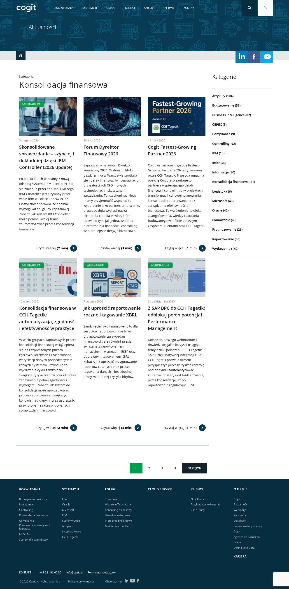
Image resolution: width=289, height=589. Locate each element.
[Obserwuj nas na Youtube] (267, 57)
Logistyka (219, 191)
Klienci (130, 8)
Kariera (149, 8)
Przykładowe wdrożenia (205, 504)
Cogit (237, 499)
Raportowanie (223, 239)
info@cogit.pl (74, 572)
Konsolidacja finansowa (230, 182)
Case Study (198, 510)
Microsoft (219, 201)
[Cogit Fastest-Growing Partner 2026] (176, 116)
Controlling (221, 143)
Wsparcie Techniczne (118, 504)
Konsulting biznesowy (118, 510)
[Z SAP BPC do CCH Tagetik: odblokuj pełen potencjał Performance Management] (176, 277)
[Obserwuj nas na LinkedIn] (241, 57)
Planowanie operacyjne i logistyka (34, 527)
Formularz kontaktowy (102, 572)
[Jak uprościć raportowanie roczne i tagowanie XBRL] (112, 277)
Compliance (221, 134)
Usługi (111, 8)
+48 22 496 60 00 (50, 572)
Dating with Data (244, 548)
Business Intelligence (228, 115)
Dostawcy (240, 521)
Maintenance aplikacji (118, 526)
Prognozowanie (224, 229)
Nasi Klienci (198, 499)
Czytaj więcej (52, 248)
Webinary (240, 510)
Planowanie (221, 220)
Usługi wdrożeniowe (117, 515)
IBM (215, 153)
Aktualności (241, 504)
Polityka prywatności (81, 581)
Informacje (220, 172)
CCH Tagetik (70, 537)
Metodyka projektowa (118, 521)
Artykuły (218, 96)
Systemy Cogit (71, 521)
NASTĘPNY (194, 468)
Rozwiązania (64, 8)
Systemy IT (89, 8)
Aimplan (67, 526)
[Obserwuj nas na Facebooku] (254, 57)
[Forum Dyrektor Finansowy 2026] (112, 116)
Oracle (217, 210)
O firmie (169, 8)
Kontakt (190, 8)
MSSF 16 (24, 534)
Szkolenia (111, 499)
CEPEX (217, 124)
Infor (216, 163)
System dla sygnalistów (33, 539)
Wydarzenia (221, 248)
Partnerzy (240, 515)
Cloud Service (160, 489)
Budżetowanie (223, 105)
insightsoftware (72, 531)
